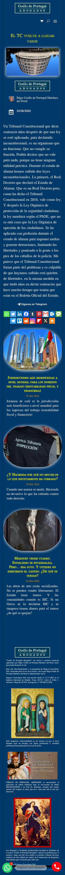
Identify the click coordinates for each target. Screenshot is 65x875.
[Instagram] (33, 321)
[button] (7, 868)
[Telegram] (13, 321)
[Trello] (19, 321)
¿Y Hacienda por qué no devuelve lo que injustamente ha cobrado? (32, 476)
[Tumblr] (33, 314)
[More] (52, 321)
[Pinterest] (39, 314)
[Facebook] (26, 314)
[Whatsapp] (7, 314)
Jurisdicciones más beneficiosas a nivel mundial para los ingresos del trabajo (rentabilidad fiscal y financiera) (32, 384)
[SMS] (59, 314)
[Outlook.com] (52, 314)
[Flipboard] (39, 321)
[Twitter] (13, 314)
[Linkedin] (19, 314)
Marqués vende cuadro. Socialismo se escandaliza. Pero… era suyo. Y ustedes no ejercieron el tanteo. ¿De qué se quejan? (33, 566)
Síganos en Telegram (34, 304)
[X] (45, 321)
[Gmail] (45, 314)
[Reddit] (26, 321)
